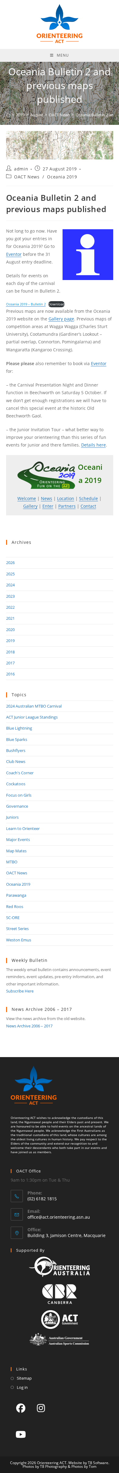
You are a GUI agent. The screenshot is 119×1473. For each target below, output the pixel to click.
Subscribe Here (20, 991)
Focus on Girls (18, 795)
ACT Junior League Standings (32, 717)
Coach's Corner (20, 773)
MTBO (11, 862)
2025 (10, 574)
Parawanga (16, 895)
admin (21, 169)
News (46, 498)
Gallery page (61, 319)
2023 (10, 596)
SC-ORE (13, 917)
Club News (15, 761)
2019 (10, 640)
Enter (47, 506)
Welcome (26, 498)
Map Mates (16, 851)
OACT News (26, 177)
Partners (67, 506)
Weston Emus (18, 940)
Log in (22, 1387)
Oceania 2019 (62, 177)
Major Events (18, 839)
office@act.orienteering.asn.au (58, 1217)
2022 (10, 607)
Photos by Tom (83, 1466)
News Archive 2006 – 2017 (29, 1026)
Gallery (30, 506)
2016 (10, 674)
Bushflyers (15, 750)
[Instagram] (41, 1408)
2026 (10, 562)
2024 (10, 585)
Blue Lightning (19, 728)
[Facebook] (21, 1408)
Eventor (14, 254)
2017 (10, 663)
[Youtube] (21, 1434)
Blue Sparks (16, 739)
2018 (10, 652)
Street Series (17, 928)
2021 (10, 618)
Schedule (88, 498)
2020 (10, 629)
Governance (17, 806)
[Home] (8, 115)
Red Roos (14, 906)
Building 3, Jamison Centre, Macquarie (66, 1235)
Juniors (12, 817)
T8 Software (98, 1462)
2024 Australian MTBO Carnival (34, 706)
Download (56, 304)
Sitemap (24, 1378)
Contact (88, 506)
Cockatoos (15, 784)
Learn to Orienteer (23, 828)
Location (65, 498)
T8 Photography (53, 1466)
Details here (93, 445)
